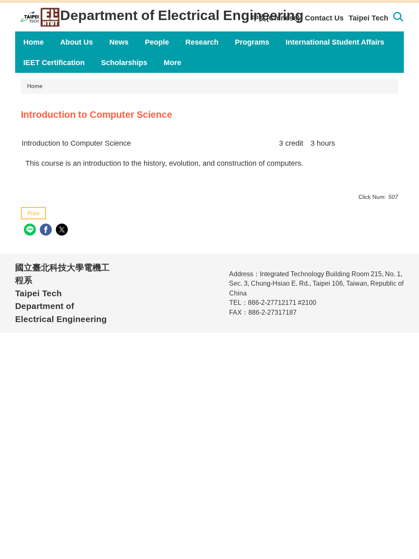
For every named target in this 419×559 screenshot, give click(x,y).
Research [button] (202, 42)
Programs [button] (252, 42)
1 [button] (398, 18)
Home (33, 42)
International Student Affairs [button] (335, 42)
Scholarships (124, 63)
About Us (76, 42)
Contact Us (324, 18)
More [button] (172, 63)
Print (33, 213)
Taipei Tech (368, 18)
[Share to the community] (31, 230)
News (118, 42)
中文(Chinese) (276, 18)
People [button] (157, 42)
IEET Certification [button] (54, 63)
